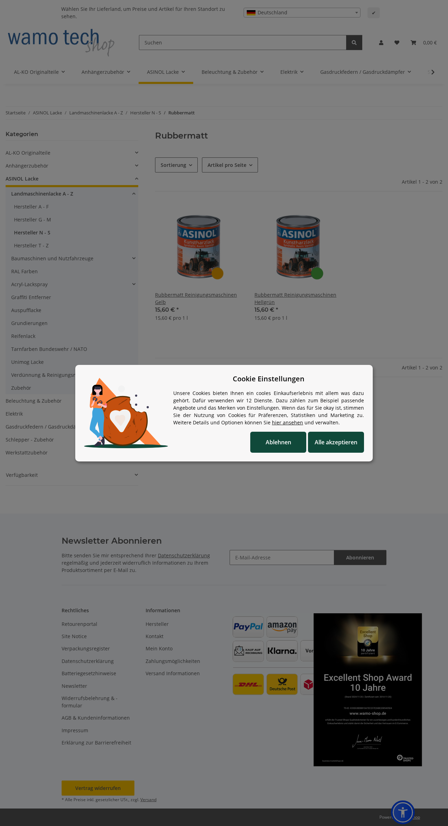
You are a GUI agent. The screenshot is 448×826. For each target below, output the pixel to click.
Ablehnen (278, 442)
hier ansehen (287, 422)
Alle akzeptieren (336, 442)
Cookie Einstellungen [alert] (268, 378)
